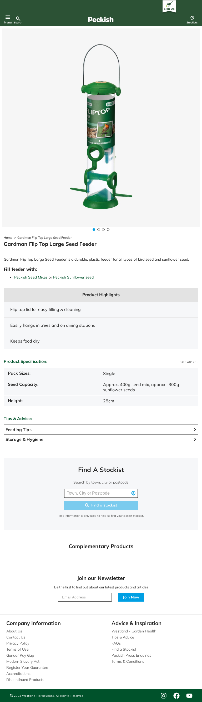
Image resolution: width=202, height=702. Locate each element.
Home (8, 238)
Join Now (131, 597)
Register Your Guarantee (27, 667)
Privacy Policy (17, 643)
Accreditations (18, 673)
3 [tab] (103, 229)
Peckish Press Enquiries (131, 655)
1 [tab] (94, 229)
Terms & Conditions (128, 661)
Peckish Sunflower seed (73, 277)
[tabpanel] (101, 127)
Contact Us (15, 637)
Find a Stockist (124, 649)
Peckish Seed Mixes (31, 277)
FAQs (116, 643)
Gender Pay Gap (20, 655)
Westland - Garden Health (134, 631)
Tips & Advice (123, 637)
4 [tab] (108, 229)
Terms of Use (17, 649)
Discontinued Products (25, 679)
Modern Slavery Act (22, 661)
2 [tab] (99, 229)
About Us (14, 631)
